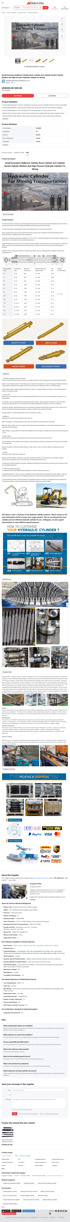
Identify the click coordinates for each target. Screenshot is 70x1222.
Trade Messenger (28, 1211)
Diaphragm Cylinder (29, 1183)
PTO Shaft (21, 1162)
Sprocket (26, 945)
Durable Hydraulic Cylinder (27, 1195)
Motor (42, 945)
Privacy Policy (61, 1217)
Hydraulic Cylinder (33, 12)
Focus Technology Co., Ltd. (23, 1217)
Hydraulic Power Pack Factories (28, 1191)
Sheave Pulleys (39, 1165)
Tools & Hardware (11, 12)
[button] (3, 3)
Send (14, 1114)
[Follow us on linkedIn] (50, 1213)
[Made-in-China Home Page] (35, 3)
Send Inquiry (18, 95)
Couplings (54, 1165)
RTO (19, 1159)
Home (3, 12)
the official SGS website (42, 878)
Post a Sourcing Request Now (49, 1114)
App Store (6, 1211)
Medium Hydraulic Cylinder (50, 1199)
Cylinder (46, 945)
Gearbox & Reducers (40, 1162)
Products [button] (17, 7)
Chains (3, 1165)
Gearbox (15, 945)
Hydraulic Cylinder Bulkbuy (10, 1204)
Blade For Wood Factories (47, 1191)
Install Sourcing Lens (9, 1213)
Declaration (53, 1217)
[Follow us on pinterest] (66, 1211)
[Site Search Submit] (46, 7)
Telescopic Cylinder (43, 1195)
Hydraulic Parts (22, 12)
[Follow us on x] (58, 1211)
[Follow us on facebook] (56, 1211)
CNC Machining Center (58, 1159)
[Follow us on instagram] (61, 1211)
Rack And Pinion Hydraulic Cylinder (47, 1183)
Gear (30, 945)
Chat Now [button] (53, 96)
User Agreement (44, 1217)
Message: (8, 1099)
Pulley (38, 945)
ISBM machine (5, 1159)
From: (9, 1090)
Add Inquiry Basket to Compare (35, 66)
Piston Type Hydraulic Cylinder (31, 1199)
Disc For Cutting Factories (10, 1195)
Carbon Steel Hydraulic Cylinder (11, 1199)
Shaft (50, 945)
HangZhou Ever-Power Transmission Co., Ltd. (18, 80)
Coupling (55, 945)
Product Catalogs (26, 1156)
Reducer (21, 945)
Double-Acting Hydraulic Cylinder (11, 1183)
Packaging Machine (40, 1159)
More (3, 1207)
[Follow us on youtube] (63, 1211)
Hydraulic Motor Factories (10, 1191)
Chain (34, 945)
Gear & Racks (55, 1162)
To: (10, 1095)
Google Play (16, 1211)
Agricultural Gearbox (7, 1162)
